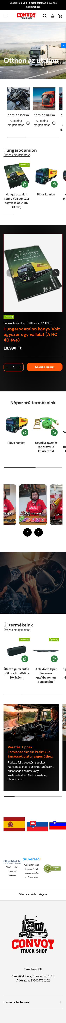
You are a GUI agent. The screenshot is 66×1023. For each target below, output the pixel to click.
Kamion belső (18, 115)
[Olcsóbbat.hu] (12, 862)
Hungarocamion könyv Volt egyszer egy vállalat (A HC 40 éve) (16, 201)
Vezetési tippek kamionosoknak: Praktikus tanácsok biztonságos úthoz (30, 752)
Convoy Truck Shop (14, 323)
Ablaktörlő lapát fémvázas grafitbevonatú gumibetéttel (45, 675)
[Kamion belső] (18, 98)
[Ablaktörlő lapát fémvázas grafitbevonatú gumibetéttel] (46, 651)
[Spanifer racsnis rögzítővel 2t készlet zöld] (46, 424)
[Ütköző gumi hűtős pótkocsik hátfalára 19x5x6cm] (17, 651)
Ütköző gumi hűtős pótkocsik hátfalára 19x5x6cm (16, 673)
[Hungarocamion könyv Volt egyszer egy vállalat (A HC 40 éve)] (17, 176)
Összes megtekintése (17, 155)
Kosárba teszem (44, 366)
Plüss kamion (46, 194)
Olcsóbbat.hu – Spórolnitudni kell (12, 871)
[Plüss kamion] (46, 176)
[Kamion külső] (44, 98)
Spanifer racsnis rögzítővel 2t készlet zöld (46, 447)
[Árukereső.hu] (31, 860)
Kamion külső (44, 115)
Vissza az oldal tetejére (33, 894)
